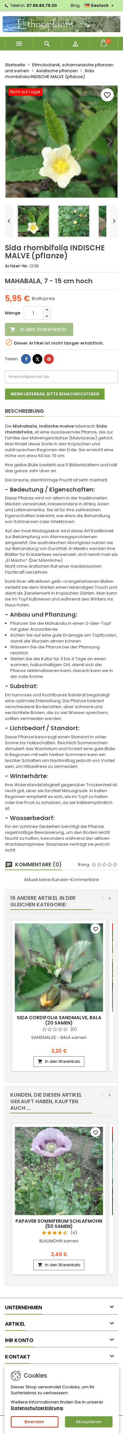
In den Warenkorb (38, 329)
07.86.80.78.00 (42, 5)
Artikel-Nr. (17, 266)
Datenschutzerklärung (37, 1408)
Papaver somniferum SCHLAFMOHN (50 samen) (58, 1224)
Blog (75, 5)
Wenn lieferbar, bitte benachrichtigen (54, 394)
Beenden (34, 1422)
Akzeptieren (89, 1422)
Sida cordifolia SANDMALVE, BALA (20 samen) (59, 1020)
